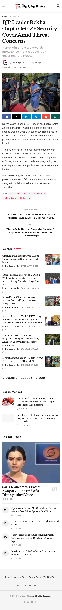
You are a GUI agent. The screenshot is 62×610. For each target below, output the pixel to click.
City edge (14, 17)
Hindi (7, 577)
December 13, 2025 (31, 307)
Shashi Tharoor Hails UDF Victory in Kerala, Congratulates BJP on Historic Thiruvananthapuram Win (22, 319)
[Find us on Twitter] (28, 602)
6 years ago (24, 425)
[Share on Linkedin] (26, 116)
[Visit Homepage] (30, 6)
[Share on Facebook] (6, 116)
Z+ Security (25, 198)
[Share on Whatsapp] (55, 116)
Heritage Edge (19, 577)
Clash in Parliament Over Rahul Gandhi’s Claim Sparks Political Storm (20, 258)
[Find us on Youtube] (32, 602)
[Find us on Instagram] (36, 602)
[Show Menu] (3, 6)
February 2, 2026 (31, 266)
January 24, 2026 (31, 288)
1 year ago (36, 62)
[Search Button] (58, 6)
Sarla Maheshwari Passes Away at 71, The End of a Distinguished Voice (21, 491)
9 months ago (25, 409)
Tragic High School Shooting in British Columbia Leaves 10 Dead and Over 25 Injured (32, 538)
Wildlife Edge (49, 577)
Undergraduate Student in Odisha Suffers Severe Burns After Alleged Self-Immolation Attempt (36, 401)
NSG (19, 194)
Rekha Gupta (10, 198)
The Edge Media (19, 62)
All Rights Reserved (42, 596)
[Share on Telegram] (36, 116)
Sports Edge (35, 577)
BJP (11, 194)
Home (5, 17)
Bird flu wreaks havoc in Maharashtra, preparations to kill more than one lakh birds (38, 418)
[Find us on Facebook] (24, 602)
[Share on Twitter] (16, 116)
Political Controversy (34, 194)
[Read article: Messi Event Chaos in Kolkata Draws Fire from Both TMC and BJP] (52, 361)
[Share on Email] (46, 116)
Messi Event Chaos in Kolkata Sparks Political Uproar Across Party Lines (19, 300)
